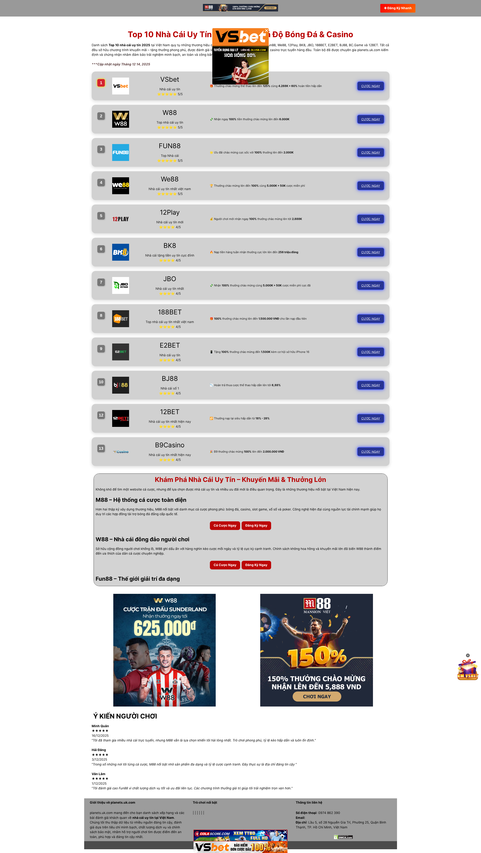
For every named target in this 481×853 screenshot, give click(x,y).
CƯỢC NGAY (370, 86)
